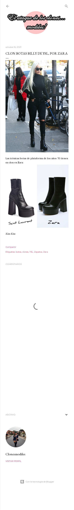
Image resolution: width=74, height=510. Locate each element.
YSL (31, 252)
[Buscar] (66, 5)
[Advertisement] (37, 378)
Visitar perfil (13, 461)
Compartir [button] (11, 247)
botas (18, 252)
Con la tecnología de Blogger (40, 481)
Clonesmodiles (15, 454)
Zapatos (38, 252)
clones (25, 252)
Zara (45, 252)
